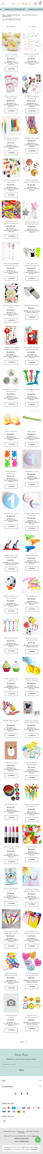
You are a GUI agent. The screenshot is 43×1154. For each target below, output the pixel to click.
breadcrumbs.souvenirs (29, 15)
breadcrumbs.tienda (13, 15)
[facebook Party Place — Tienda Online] (21, 1094)
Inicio (3, 15)
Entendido (34, 1149)
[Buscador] (35, 4)
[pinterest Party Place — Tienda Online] (27, 1094)
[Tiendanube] (21, 1142)
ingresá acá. (35, 1136)
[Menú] (3, 4)
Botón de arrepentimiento (21, 1138)
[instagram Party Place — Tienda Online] (15, 1094)
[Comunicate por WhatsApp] (38, 1140)
